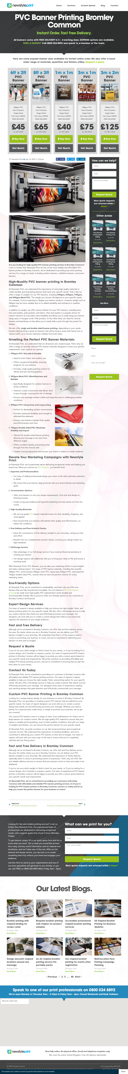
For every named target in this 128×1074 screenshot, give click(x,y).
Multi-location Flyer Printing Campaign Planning (104, 962)
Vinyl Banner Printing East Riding (110, 262)
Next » (78, 976)
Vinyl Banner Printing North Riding (98, 262)
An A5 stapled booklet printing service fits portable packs (48, 962)
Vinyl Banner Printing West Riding (97, 235)
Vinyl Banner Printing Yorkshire (97, 289)
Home (59, 5)
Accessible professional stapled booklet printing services (78, 923)
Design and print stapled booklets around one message (20, 962)
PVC (31, 514)
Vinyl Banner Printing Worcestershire (111, 289)
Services (71, 5)
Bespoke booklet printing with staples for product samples (49, 923)
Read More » (12, 933)
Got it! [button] (123, 1071)
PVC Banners (43, 467)
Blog (103, 5)
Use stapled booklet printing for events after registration (78, 962)
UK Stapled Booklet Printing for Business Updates (105, 923)
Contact (114, 5)
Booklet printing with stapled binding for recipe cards (18, 923)
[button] (55, 1071)
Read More (97, 243)
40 (72, 976)
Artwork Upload (88, 5)
